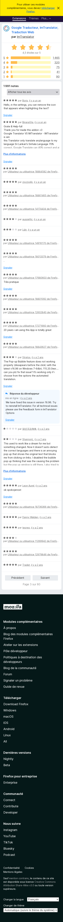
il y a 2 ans (37, 357)
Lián (24, 229)
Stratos (26, 357)
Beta (6, 765)
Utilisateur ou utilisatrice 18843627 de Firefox (33, 346)
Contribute (10, 806)
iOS (5, 723)
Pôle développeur (15, 651)
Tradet (26, 564)
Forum (7, 674)
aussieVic (27, 219)
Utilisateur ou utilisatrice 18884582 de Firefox (33, 171)
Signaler (7, 115)
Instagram (10, 830)
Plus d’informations (14, 153)
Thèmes (34, 18)
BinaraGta (27, 122)
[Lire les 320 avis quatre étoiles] (31, 62)
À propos (9, 628)
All (5, 741)
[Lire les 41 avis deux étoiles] (31, 72)
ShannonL (27, 439)
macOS (8, 716)
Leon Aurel (28, 485)
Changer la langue (13, 899)
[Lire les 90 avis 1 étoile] (31, 76)
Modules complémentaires (23, 621)
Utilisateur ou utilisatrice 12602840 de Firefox (33, 312)
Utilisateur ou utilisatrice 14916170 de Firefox (33, 243)
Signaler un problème (17, 680)
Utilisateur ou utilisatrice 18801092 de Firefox (33, 298)
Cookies (29, 867)
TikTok (8, 842)
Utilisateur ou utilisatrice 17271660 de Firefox (33, 325)
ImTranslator (25, 36)
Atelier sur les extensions (20, 645)
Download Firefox (15, 704)
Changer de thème (13, 905)
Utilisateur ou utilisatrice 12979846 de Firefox (33, 554)
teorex (26, 527)
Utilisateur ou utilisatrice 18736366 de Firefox (33, 506)
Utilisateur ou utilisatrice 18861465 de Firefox (33, 195)
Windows (9, 710)
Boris (25, 100)
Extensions (19, 18)
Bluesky (8, 848)
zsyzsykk (27, 182)
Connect (9, 800)
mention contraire (19, 878)
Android (8, 729)
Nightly (8, 759)
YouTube (9, 836)
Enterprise (10, 782)
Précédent (17, 577)
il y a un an (35, 100)
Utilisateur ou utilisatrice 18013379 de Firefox (33, 256)
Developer (10, 812)
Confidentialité (11, 867)
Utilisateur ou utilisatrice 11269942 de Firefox (33, 541)
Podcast (9, 855)
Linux (7, 735)
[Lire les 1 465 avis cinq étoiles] (31, 57)
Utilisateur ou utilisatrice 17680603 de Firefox (33, 277)
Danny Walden (30, 517)
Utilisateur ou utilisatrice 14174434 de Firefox (33, 208)
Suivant (45, 577)
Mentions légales (12, 871)
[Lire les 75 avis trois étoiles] (31, 67)
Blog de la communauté (19, 668)
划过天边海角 (29, 428)
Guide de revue (13, 686)
